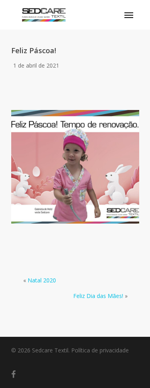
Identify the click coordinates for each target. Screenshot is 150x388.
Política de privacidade (100, 350)
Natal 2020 (42, 280)
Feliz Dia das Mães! (98, 296)
